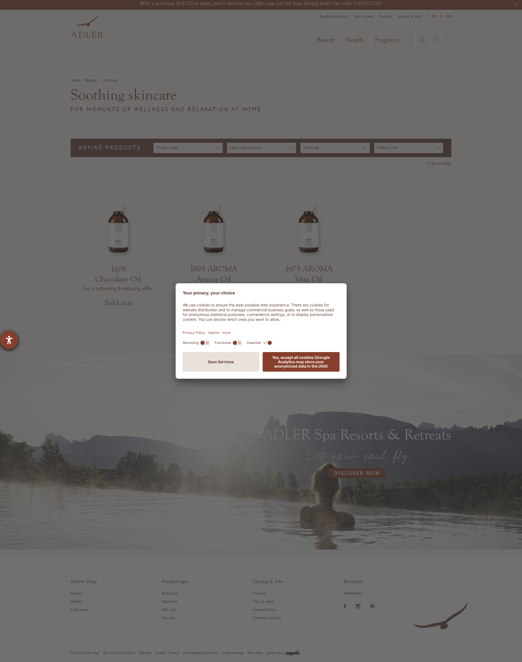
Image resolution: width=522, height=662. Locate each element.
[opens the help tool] (9, 340)
